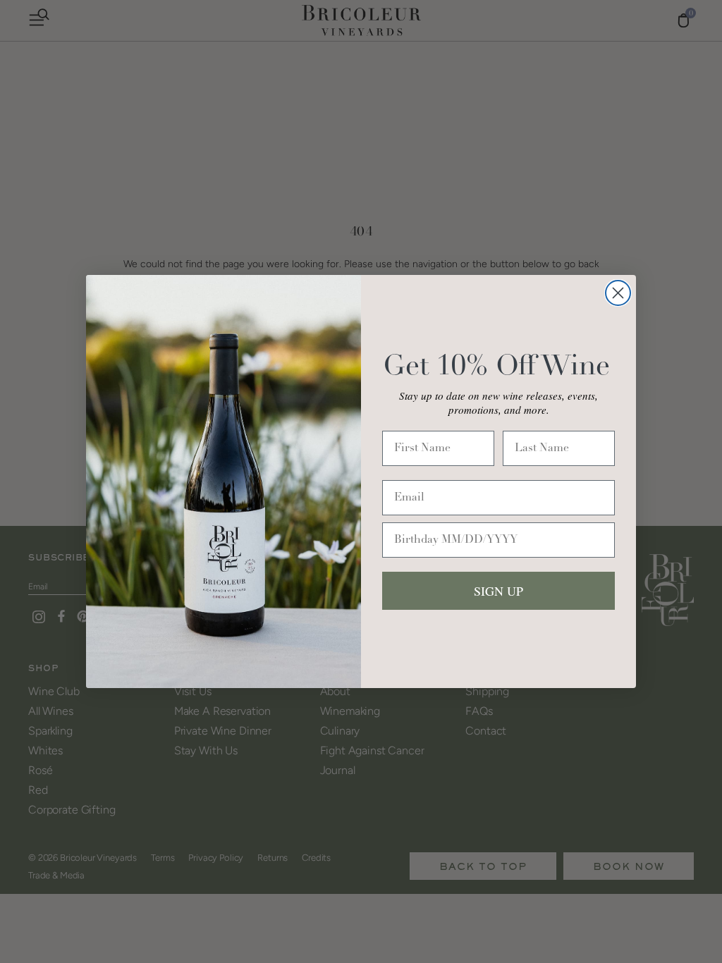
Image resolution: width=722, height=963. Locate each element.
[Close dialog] (618, 293)
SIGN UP (498, 590)
